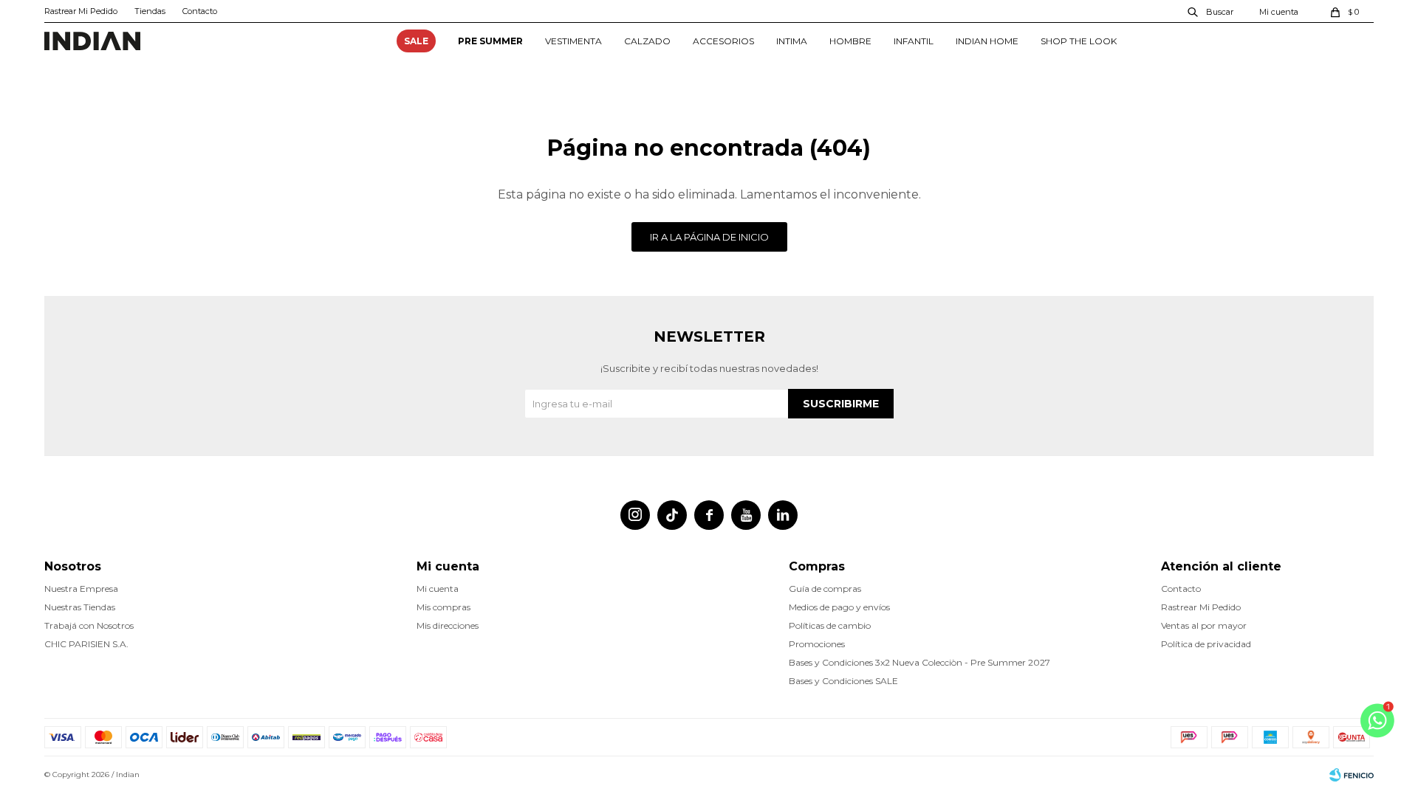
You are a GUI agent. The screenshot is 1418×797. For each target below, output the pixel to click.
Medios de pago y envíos (839, 607)
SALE (416, 40)
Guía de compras (825, 588)
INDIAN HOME (987, 40)
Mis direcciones (448, 625)
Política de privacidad (1206, 643)
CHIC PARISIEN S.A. (86, 643)
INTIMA (791, 40)
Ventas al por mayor (1204, 625)
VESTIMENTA (573, 40)
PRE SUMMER (490, 40)
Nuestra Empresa (81, 588)
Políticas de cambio (830, 625)
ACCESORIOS (723, 40)
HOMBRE (850, 40)
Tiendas (149, 11)
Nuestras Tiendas (79, 607)
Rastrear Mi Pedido (80, 11)
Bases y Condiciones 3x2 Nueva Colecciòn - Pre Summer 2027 (919, 662)
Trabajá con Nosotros (89, 625)
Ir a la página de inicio (709, 237)
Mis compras (443, 607)
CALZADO (647, 40)
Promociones (817, 643)
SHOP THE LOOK (1079, 40)
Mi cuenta (438, 588)
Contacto (199, 11)
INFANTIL (914, 40)
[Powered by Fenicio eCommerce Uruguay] (1351, 775)
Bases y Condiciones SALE (843, 680)
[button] (1211, 11)
